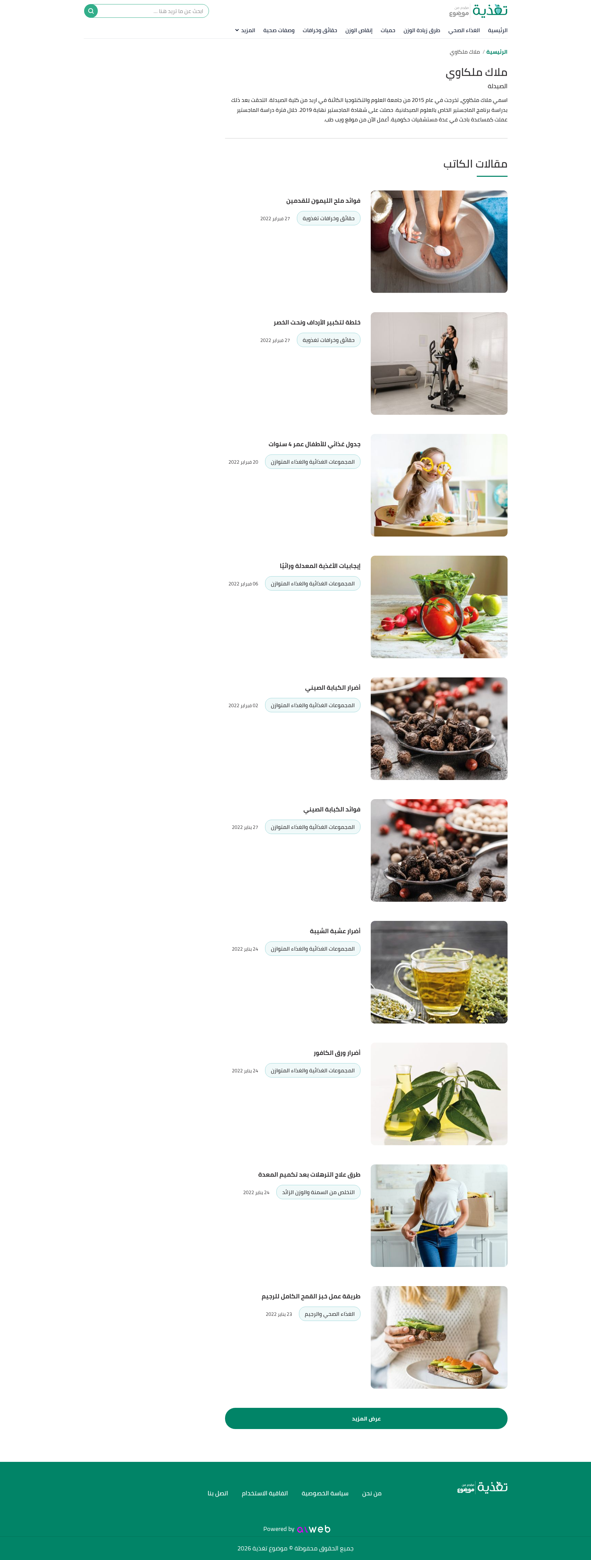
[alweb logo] (313, 1529)
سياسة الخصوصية (325, 1493)
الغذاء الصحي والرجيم (330, 1314)
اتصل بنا (218, 1493)
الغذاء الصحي (464, 30)
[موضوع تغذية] (455, 1487)
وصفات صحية (278, 30)
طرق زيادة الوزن (422, 30)
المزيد (248, 30)
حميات (388, 30)
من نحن (372, 1493)
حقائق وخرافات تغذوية (329, 218)
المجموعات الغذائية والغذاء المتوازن (313, 462)
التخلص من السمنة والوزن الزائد (318, 1192)
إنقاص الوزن (358, 30)
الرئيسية (498, 30)
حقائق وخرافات (320, 30)
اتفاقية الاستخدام (265, 1493)
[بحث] (91, 11)
